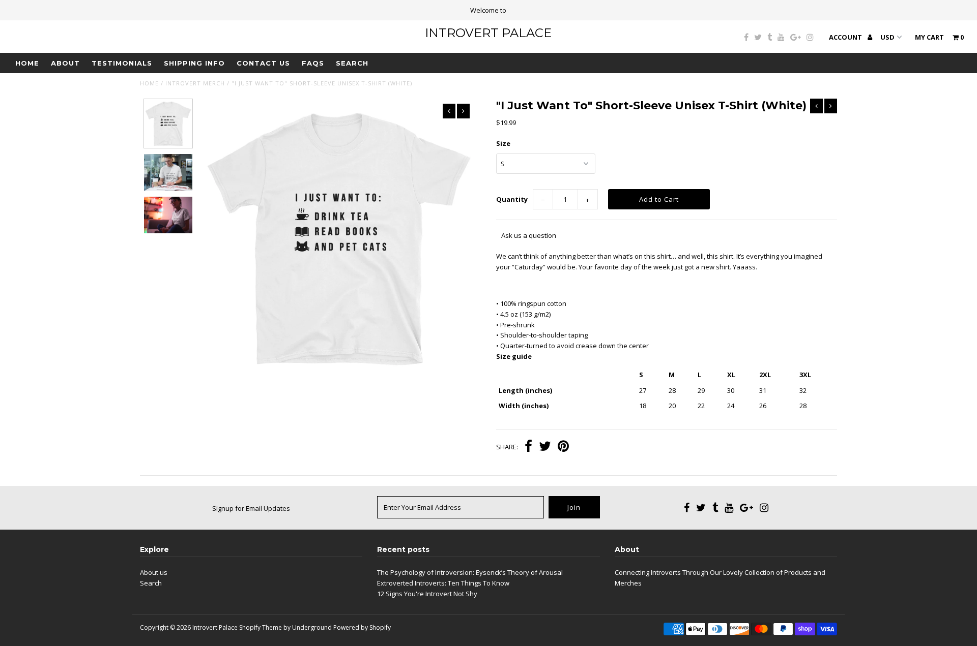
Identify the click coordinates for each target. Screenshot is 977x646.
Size (503, 143)
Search (352, 63)
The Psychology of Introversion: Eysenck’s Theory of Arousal (470, 572)
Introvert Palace (488, 32)
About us (153, 572)
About (65, 63)
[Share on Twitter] (545, 447)
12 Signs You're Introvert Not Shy (427, 593)
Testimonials (122, 63)
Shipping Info (194, 63)
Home (27, 63)
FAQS (313, 63)
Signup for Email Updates (251, 508)
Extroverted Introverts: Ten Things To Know (443, 583)
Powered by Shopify (362, 627)
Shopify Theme (260, 627)
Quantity (512, 199)
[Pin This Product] (563, 447)
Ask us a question (528, 235)
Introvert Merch (195, 83)
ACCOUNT (846, 37)
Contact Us (263, 63)
